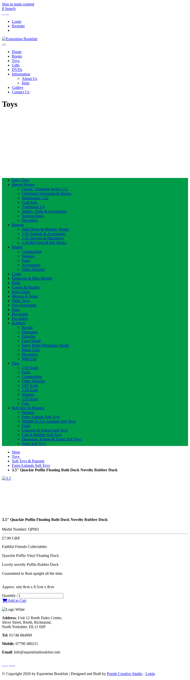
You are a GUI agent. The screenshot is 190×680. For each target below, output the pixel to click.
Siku (15, 363)
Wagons (28, 256)
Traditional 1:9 (33, 207)
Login (16, 21)
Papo (16, 309)
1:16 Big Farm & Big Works (44, 242)
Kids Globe (21, 292)
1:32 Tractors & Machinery (43, 238)
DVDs (17, 70)
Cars (25, 403)
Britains (18, 225)
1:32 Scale (30, 368)
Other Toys (20, 301)
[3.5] (6, 478)
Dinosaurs (30, 332)
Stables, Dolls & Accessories (44, 211)
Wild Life (29, 359)
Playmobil (20, 314)
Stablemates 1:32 (35, 198)
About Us (29, 78)
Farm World (31, 341)
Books (17, 56)
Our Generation (24, 305)
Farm (26, 260)
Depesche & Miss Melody (32, 278)
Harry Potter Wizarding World (45, 345)
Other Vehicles (33, 269)
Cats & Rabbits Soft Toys (42, 435)
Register (18, 26)
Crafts (16, 274)
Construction (32, 251)
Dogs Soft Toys (34, 444)
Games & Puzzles (26, 287)
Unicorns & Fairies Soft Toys (45, 430)
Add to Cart (16, 600)
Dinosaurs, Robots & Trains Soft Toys (51, 439)
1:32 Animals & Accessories (44, 234)
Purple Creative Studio (124, 674)
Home (17, 52)
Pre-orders (30, 220)
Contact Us (20, 92)
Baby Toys (20, 180)
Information (21, 74)
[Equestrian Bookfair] (19, 39)
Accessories (31, 265)
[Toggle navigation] (4, 44)
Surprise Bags (33, 216)
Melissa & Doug (25, 296)
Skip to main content (18, 4)
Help (25, 83)
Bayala (27, 327)
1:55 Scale (30, 399)
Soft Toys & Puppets (28, 408)
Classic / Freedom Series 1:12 (45, 189)
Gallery (18, 87)
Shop (16, 452)
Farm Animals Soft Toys (41, 417)
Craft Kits (29, 202)
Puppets (28, 412)
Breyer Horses (23, 184)
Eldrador (28, 336)
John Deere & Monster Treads (45, 229)
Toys (16, 61)
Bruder (17, 247)
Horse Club (31, 350)
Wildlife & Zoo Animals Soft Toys (48, 421)
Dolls (16, 283)
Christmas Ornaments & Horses (46, 193)
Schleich (18, 323)
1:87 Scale (30, 385)
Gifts (16, 65)
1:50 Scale (30, 390)
